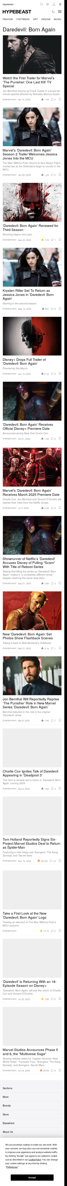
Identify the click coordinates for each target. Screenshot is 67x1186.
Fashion (8, 19)
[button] (60, 99)
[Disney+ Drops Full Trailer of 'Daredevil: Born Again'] (32, 336)
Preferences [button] (12, 1167)
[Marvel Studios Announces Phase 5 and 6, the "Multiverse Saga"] (32, 1026)
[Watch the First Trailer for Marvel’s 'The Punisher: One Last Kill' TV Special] (32, 54)
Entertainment (9, 99)
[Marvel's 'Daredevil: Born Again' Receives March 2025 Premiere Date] (32, 467)
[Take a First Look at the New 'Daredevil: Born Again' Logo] (32, 889)
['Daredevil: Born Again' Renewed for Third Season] (32, 202)
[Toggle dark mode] (53, 11)
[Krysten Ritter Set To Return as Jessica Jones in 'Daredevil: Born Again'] (32, 267)
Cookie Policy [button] (34, 1160)
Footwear (23, 19)
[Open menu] (60, 11)
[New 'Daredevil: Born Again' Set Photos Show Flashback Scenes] (32, 610)
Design (45, 19)
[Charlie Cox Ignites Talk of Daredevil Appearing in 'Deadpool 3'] (32, 747)
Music (58, 19)
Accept (32, 1177)
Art (35, 19)
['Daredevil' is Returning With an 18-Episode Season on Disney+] (32, 958)
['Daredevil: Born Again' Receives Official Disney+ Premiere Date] (32, 401)
